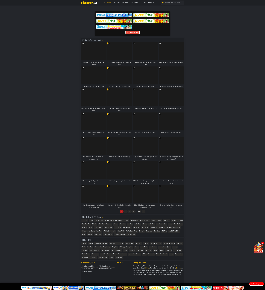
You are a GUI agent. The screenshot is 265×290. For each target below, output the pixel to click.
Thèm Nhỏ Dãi (108, 234)
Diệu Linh (169, 250)
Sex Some (95, 254)
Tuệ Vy (146, 243)
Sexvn (84, 243)
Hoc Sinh (122, 224)
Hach (113, 231)
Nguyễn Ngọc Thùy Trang (102, 247)
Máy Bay (137, 224)
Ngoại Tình (85, 257)
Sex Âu (143, 2)
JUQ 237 (85, 220)
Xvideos (132, 250)
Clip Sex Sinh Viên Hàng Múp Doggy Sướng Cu (109, 220)
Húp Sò (180, 220)
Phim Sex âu (122, 254)
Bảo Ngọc (113, 243)
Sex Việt (116, 2)
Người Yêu (178, 254)
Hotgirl (162, 250)
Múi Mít (141, 231)
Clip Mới (93, 257)
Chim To (101, 224)
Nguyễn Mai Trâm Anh (94, 231)
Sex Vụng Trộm (116, 250)
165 (139, 211)
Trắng (171, 254)
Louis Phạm (85, 254)
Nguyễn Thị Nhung (169, 243)
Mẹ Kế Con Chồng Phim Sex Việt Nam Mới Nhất (165, 227)
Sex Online (153, 247)
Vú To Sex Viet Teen (101, 243)
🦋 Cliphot (107, 2)
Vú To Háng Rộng (131, 231)
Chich (84, 231)
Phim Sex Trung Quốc (105, 269)
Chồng (125, 250)
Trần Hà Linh (129, 243)
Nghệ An (108, 224)
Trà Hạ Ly (107, 231)
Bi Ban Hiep (131, 234)
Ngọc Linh (148, 250)
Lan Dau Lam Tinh (120, 234)
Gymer (159, 220)
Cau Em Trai (98, 227)
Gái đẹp (89, 247)
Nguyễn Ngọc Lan (156, 243)
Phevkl (94, 224)
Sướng (90, 234)
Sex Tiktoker (105, 250)
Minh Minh (144, 247)
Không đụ (136, 227)
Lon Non (130, 224)
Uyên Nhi (166, 220)
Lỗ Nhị (175, 247)
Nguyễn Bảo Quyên (134, 254)
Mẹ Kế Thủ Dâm (174, 231)
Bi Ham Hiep (108, 227)
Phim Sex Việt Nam (87, 269)
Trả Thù (164, 231)
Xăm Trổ (151, 224)
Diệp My (114, 247)
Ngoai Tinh (121, 231)
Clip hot (178, 268)
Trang (90, 227)
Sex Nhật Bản (103, 257)
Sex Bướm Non (161, 224)
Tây (127, 220)
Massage (149, 231)
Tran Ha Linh (178, 224)
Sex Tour (179, 243)
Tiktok (115, 224)
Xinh (83, 247)
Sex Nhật (125, 2)
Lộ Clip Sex (177, 250)
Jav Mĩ (103, 254)
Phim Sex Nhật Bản (87, 266)
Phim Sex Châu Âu (104, 266)
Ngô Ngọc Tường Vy (126, 247)
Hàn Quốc (140, 250)
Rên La (174, 220)
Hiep (91, 220)
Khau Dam (118, 227)
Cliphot (147, 268)
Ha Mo (145, 224)
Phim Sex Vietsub (161, 254)
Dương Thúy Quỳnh (165, 247)
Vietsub (151, 2)
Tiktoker (84, 250)
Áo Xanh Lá (134, 220)
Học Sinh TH (86, 224)
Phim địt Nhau (144, 220)
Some (153, 220)
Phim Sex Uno (111, 254)
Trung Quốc (97, 234)
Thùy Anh (151, 254)
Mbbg (144, 254)
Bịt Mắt (84, 227)
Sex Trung (135, 2)
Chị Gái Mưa (127, 227)
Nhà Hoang (145, 227)
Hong (83, 234)
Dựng (170, 224)
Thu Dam (157, 231)
